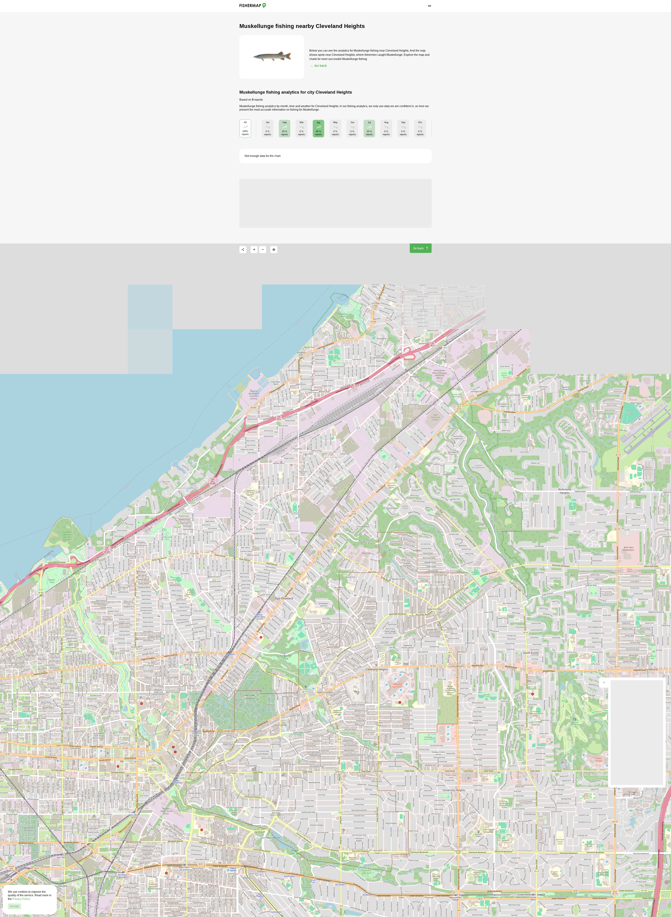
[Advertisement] (335, 203)
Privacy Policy (21, 898)
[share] (243, 249)
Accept (14, 906)
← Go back (318, 65)
